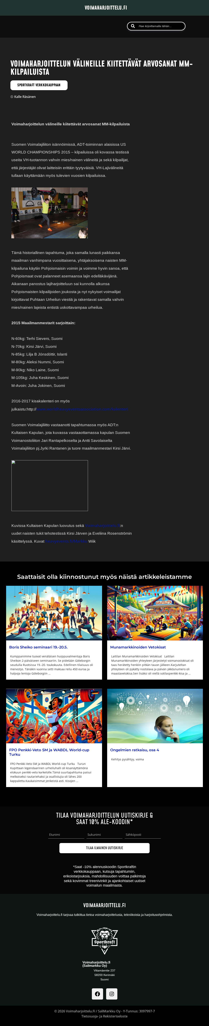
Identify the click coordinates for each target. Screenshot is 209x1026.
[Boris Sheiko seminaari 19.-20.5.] (54, 613)
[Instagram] (111, 994)
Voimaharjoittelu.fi (102, 525)
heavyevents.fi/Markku (66, 541)
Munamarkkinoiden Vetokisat (138, 647)
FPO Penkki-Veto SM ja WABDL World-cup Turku (49, 752)
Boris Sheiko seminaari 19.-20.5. (38, 647)
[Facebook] (97, 994)
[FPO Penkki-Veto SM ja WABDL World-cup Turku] (54, 716)
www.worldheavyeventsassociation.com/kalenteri (82, 409)
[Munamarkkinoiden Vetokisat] (155, 613)
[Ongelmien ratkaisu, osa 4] (155, 716)
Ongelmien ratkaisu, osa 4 (134, 750)
